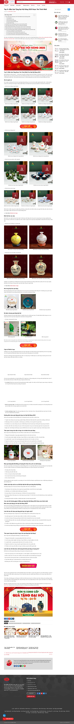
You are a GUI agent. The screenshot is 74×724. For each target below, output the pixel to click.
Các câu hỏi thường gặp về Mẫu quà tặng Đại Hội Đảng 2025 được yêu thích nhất (20, 29)
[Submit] (44, 2)
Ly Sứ (13, 708)
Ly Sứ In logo (55, 711)
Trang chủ (6, 5)
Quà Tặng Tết (49, 711)
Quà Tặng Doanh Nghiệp (57, 708)
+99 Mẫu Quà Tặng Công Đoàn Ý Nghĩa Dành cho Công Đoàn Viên (63, 22)
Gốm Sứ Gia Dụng (42, 708)
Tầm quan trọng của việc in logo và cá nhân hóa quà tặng (16, 25)
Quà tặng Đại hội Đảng (26, 623)
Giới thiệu (12, 5)
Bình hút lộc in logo (14, 285)
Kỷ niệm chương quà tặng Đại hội (12, 21)
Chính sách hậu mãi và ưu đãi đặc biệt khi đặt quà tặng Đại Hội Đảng (18, 28)
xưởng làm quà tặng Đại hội (35, 623)
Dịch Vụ (32, 5)
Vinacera (46, 712)
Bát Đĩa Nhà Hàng (42, 711)
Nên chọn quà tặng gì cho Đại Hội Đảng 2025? (14, 30)
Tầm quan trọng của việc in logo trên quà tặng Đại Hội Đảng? (17, 33)
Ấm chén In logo (62, 711)
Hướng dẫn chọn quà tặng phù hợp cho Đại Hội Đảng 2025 (16, 24)
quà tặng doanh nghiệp (8, 716)
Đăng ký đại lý (26, 5)
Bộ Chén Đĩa (22, 708)
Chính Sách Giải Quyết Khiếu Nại (34, 690)
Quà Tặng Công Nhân (25, 711)
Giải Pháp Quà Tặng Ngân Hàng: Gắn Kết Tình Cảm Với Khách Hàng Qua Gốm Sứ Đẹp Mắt (63, 29)
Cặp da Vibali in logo (10, 22)
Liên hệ (43, 5)
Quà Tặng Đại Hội (8, 711)
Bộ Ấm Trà (17, 708)
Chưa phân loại (12, 621)
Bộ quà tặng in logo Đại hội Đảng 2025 (15, 623)
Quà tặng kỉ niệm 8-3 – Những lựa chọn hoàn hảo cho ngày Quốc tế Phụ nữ (63, 34)
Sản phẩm (18, 5)
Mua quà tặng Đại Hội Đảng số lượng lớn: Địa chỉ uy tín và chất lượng (18, 26)
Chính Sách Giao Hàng (32, 686)
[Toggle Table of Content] (33, 15)
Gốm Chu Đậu (49, 708)
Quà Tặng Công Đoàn (16, 711)
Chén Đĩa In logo (41, 712)
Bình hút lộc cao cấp (10, 19)
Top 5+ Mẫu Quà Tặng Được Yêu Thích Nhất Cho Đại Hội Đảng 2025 (18, 16)
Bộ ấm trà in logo (14, 213)
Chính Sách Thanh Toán (32, 688)
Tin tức (38, 5)
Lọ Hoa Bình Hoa (34, 708)
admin (15, 11)
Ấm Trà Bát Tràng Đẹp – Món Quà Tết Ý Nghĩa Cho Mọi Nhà (63, 39)
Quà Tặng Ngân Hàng (34, 711)
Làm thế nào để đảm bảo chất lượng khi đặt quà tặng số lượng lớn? (18, 34)
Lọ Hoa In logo (34, 712)
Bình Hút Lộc (27, 708)
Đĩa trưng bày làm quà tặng (11, 20)
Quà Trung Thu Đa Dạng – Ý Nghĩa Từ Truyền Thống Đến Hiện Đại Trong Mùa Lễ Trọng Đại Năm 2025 (63, 17)
